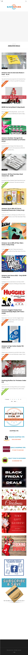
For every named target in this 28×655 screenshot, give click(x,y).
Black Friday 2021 (5, 102)
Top (14, 652)
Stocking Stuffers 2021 (7, 376)
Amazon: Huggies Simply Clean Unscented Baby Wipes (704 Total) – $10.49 (13, 311)
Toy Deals (4, 238)
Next (15, 401)
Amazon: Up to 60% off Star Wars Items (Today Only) (12, 244)
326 (11, 401)
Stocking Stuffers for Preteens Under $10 (14, 381)
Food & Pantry (5, 133)
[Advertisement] (14, 26)
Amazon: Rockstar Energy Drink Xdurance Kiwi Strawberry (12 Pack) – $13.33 (14, 139)
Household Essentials (7, 204)
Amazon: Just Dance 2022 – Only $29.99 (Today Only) (14, 276)
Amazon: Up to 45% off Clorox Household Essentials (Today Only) (13, 209)
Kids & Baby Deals (6, 305)
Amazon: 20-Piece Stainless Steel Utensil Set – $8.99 (12, 175)
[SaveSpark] (14, 7)
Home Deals (4, 68)
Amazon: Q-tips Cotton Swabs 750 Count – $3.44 (13, 347)
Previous (7, 399)
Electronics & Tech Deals (7, 271)
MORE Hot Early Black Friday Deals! (13, 107)
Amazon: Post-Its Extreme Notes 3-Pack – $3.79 (13, 73)
